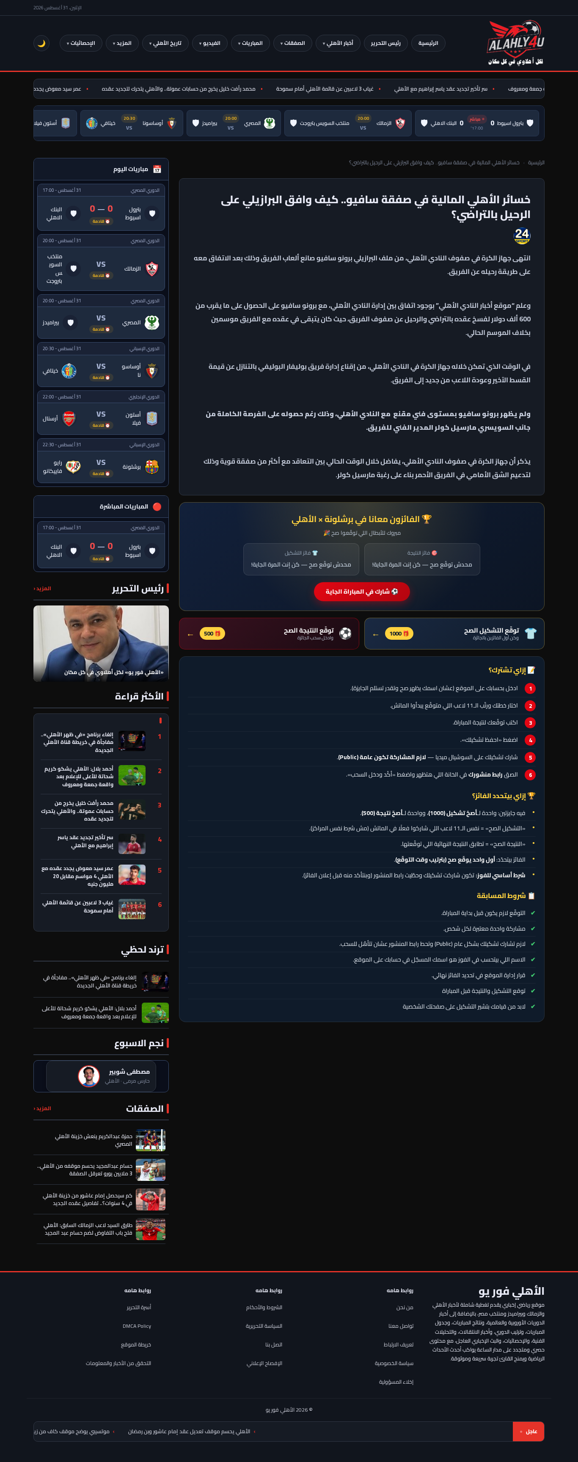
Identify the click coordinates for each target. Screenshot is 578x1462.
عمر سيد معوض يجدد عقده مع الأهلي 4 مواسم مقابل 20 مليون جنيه (77, 876)
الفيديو (211, 43)
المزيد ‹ (42, 588)
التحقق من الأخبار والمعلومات (118, 1363)
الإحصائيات (83, 43)
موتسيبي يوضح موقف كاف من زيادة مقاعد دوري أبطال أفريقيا (103, 1431)
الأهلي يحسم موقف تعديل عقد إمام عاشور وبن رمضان (254, 1431)
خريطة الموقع (136, 1344)
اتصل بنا (273, 1344)
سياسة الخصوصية (394, 1363)
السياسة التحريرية (264, 1326)
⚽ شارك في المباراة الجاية (362, 591)
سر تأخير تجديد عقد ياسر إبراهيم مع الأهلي (460, 88)
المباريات (252, 43)
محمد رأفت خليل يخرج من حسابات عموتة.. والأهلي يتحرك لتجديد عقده (198, 88)
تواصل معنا (400, 1326)
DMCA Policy (137, 1326)
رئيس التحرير (386, 43)
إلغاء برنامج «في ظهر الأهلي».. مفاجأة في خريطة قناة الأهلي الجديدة (77, 742)
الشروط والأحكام (264, 1307)
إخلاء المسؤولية (396, 1382)
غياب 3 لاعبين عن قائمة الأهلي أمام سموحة (345, 88)
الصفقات (294, 43)
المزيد (124, 43)
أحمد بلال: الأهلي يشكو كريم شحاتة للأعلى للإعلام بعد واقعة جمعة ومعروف (78, 777)
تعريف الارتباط (398, 1344)
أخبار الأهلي (340, 43)
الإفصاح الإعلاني (264, 1363)
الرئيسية (428, 43)
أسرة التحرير (139, 1307)
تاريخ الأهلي (167, 43)
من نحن (404, 1307)
